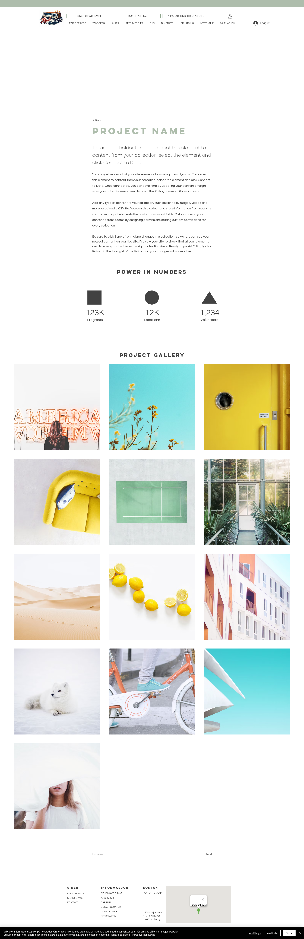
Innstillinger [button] (255, 933)
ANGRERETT (107, 898)
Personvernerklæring (143, 934)
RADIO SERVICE (75, 893)
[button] (230, 16)
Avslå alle (272, 933)
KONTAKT (72, 902)
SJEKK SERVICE (75, 898)
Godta (289, 933)
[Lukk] (300, 933)
